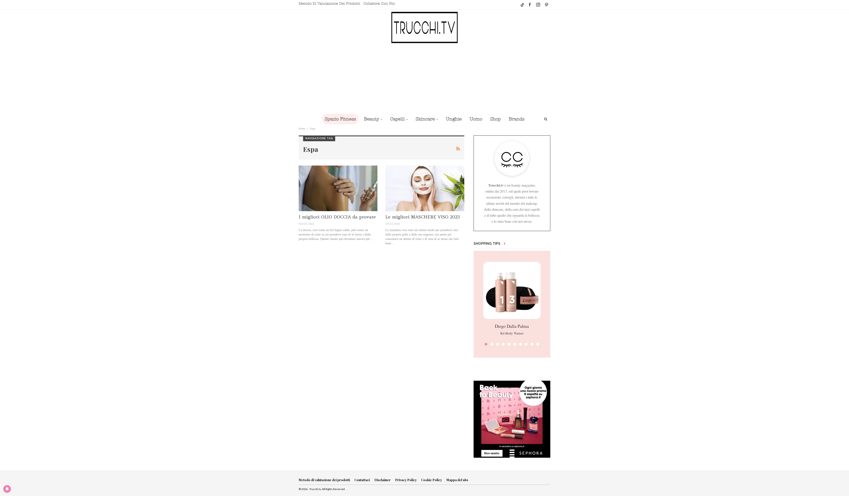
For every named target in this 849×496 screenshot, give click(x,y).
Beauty (371, 119)
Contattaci (362, 480)
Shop (495, 119)
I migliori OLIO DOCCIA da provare (337, 217)
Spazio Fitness (340, 119)
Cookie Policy (431, 480)
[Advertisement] (424, 78)
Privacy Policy (406, 480)
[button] (486, 344)
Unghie (454, 119)
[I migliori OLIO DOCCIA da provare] (338, 188)
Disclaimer (382, 480)
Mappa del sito (457, 480)
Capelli (397, 119)
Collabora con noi (379, 4)
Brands (516, 119)
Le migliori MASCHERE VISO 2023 (422, 217)
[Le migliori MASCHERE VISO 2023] (424, 188)
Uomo (476, 119)
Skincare (425, 119)
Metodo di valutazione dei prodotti (329, 4)
